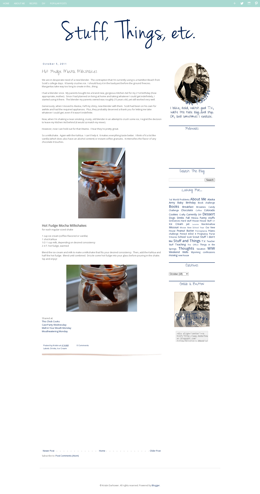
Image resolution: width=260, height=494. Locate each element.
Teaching (180, 244)
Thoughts (186, 248)
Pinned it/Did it (188, 233)
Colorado (209, 210)
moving (173, 255)
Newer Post (48, 450)
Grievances (174, 220)
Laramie (195, 224)
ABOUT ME (19, 3)
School (182, 237)
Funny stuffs (207, 217)
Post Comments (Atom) (67, 455)
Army (172, 202)
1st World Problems (179, 199)
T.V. (203, 241)
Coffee (199, 210)
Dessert (209, 214)
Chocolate (187, 210)
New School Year (195, 227)
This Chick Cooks (51, 321)
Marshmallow (208, 224)
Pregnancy (202, 233)
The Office (193, 244)
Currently (191, 214)
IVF (213, 221)
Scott (189, 237)
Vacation (201, 248)
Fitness (194, 217)
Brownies (201, 206)
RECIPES (33, 3)
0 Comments (83, 345)
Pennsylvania (201, 231)
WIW (211, 248)
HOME (6, 3)
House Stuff (206, 220)
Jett (187, 224)
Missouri (174, 227)
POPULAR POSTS (58, 3)
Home (102, 450)
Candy (212, 206)
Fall (188, 217)
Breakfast (187, 206)
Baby (180, 202)
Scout (196, 237)
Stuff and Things (187, 240)
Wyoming (195, 252)
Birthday (191, 202)
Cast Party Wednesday (54, 324)
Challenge (174, 210)
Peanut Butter (185, 230)
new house (183, 255)
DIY (43, 3)
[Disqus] (101, 402)
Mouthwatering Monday (55, 331)
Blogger (156, 485)
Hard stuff (186, 220)
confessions (209, 252)
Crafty (182, 214)
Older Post (155, 450)
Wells (185, 252)
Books (174, 206)
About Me (198, 199)
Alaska (211, 199)
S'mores (173, 237)
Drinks (53, 348)
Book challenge (206, 202)
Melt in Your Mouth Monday (56, 328)
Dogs (172, 217)
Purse (212, 233)
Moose (183, 227)
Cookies (173, 214)
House (195, 220)
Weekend (174, 252)
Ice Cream (62, 348)
